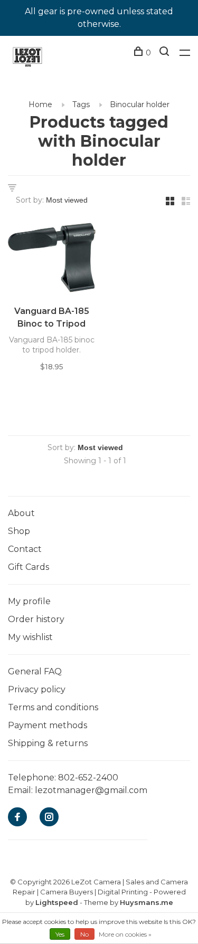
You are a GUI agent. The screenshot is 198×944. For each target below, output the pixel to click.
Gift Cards (28, 567)
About (21, 513)
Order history (36, 619)
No (84, 934)
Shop (19, 531)
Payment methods (47, 725)
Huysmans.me (146, 902)
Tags (81, 104)
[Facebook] (17, 818)
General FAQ (35, 671)
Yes (59, 934)
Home (40, 104)
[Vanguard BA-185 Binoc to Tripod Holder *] (52, 259)
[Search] (165, 53)
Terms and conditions (53, 707)
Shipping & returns (48, 743)
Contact (25, 549)
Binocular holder (139, 104)
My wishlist (30, 637)
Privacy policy (36, 689)
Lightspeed (56, 902)
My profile (29, 601)
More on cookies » (125, 934)
